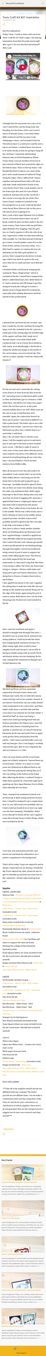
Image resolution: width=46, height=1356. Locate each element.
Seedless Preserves (19, 902)
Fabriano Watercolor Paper (14, 1000)
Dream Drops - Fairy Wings (14, 1061)
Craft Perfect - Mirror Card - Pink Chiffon (20, 983)
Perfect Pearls (35, 929)
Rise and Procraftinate (15, 3)
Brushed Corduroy (24, 895)
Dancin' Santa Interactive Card (12, 1254)
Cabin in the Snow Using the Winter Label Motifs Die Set (21, 1290)
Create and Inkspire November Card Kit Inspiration (19, 1182)
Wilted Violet (30, 898)
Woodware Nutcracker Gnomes (13, 1326)
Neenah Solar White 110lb (13, 939)
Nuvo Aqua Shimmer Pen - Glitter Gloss (19, 1068)
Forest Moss (33, 902)
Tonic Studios (8, 1129)
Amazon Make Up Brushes (14, 925)
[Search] (43, 3)
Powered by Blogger (24, 1349)
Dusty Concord (10, 966)
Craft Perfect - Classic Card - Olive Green (20, 909)
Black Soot (7, 905)
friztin (28, 1353)
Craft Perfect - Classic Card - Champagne (20, 915)
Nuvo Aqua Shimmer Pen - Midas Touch (20, 970)
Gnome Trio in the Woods (10, 1218)
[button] (4, 24)
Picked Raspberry (16, 898)
